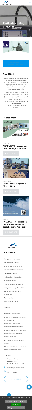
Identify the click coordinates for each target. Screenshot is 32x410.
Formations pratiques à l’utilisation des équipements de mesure (15, 331)
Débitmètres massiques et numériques (12, 293)
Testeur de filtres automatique (13, 270)
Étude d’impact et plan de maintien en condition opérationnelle (15, 348)
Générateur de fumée (11, 301)
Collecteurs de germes (11, 262)
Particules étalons (10, 298)
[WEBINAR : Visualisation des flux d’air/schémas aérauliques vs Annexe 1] (15, 224)
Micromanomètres (10, 280)
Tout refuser (22, 401)
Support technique (10, 336)
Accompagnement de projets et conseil (14, 342)
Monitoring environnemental (13, 266)
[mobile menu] (29, 2)
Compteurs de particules (12, 259)
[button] (29, 385)
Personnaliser (16, 404)
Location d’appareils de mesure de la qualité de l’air (15, 318)
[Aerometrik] (6, 2)
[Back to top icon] (9, 395)
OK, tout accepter (11, 401)
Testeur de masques (10, 273)
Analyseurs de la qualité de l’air (14, 288)
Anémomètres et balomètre (13, 277)
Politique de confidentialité (16, 408)
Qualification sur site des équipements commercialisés (13, 325)
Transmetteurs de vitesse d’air (13, 284)
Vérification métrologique (12, 313)
